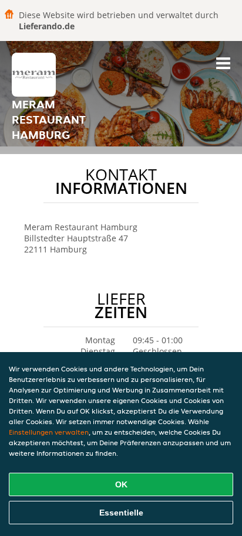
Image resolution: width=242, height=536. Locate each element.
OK (121, 484)
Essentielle (121, 512)
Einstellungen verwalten (49, 432)
